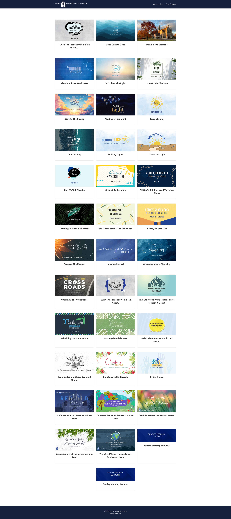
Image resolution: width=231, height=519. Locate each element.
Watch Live (158, 4)
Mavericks (118, 513)
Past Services (171, 4)
